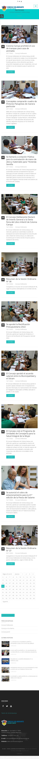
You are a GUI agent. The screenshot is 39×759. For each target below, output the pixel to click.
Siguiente (5, 601)
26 (6, 583)
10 (20, 577)
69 (16, 595)
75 (3, 598)
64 (34, 592)
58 (13, 592)
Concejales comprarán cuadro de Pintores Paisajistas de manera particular (21, 104)
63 (30, 592)
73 (30, 595)
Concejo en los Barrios (7, 628)
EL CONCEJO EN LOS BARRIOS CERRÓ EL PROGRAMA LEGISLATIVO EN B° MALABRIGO (22, 642)
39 (16, 586)
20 (20, 580)
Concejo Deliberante (21, 53)
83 (30, 598)
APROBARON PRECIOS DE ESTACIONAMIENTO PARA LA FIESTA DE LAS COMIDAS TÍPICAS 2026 (24, 668)
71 (23, 595)
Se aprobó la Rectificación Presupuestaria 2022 (18, 325)
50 (20, 589)
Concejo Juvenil (5, 632)
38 (13, 586)
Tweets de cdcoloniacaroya (9, 713)
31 (23, 583)
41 (23, 586)
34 (34, 583)
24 (34, 580)
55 (3, 592)
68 (13, 595)
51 (23, 589)
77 (10, 598)
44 (34, 586)
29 (16, 583)
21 (23, 580)
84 (34, 598)
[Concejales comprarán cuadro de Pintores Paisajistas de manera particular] (19, 89)
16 (6, 580)
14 (34, 577)
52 (27, 589)
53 (30, 589)
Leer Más (10, 72)
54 (34, 589)
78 (13, 598)
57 (10, 592)
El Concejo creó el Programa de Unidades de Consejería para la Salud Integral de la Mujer (20, 433)
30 (20, 583)
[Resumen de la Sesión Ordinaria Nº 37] (19, 535)
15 (3, 580)
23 (30, 580)
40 (20, 586)
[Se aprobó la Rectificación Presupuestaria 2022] (19, 311)
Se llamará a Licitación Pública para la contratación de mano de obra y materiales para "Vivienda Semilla (21, 160)
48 (13, 589)
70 (20, 595)
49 (16, 589)
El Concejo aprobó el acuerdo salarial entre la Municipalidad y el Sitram (21, 376)
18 (13, 580)
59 (16, 592)
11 (23, 577)
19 (16, 580)
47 (10, 589)
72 (27, 595)
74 (34, 595)
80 (20, 598)
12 (27, 577)
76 (6, 598)
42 (27, 586)
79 (16, 598)
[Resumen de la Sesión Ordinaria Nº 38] (19, 264)
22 (27, 580)
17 (10, 580)
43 (30, 586)
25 (3, 583)
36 (6, 586)
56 (6, 592)
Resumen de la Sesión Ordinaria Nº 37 (21, 549)
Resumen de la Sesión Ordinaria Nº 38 (21, 280)
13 (30, 577)
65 (3, 595)
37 (10, 586)
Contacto (19, 753)
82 (27, 598)
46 (6, 589)
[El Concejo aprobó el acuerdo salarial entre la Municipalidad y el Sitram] (19, 360)
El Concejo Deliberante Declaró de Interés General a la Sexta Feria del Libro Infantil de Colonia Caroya (21, 221)
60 (20, 592)
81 (23, 598)
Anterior (17, 574)
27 (10, 583)
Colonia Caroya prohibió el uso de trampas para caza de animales (20, 48)
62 (27, 592)
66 (6, 595)
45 (3, 589)
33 (30, 583)
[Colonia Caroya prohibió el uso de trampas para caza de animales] (19, 34)
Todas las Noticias (8, 615)
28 (13, 583)
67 (10, 595)
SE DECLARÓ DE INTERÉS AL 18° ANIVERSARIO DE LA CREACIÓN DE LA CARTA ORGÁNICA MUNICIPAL (23, 651)
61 (23, 592)
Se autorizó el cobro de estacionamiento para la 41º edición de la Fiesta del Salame (20, 495)
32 (27, 583)
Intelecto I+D (24, 750)
